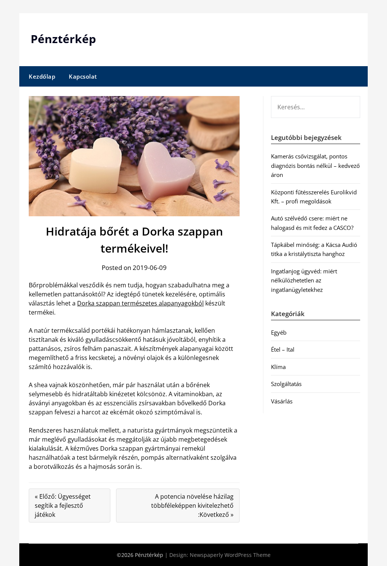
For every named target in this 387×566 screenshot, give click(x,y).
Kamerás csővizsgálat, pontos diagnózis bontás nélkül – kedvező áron (315, 165)
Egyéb (278, 332)
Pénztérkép (63, 39)
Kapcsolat (83, 76)
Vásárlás (282, 401)
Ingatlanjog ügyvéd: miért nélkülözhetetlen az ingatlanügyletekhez (304, 280)
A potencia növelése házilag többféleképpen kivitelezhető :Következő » (192, 505)
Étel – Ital (282, 349)
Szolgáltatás (286, 384)
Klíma (278, 367)
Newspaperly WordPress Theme (230, 554)
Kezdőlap (42, 76)
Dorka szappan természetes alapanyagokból (140, 303)
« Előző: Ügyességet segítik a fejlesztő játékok (63, 505)
